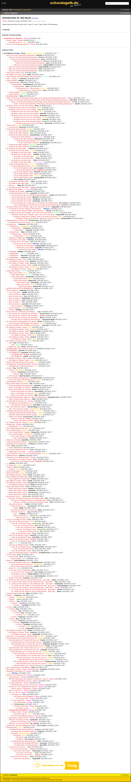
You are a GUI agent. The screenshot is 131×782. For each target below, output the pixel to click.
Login (122, 9)
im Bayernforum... (12, 224)
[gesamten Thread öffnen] (58, 53)
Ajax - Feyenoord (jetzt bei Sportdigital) (18, 667)
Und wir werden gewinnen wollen (18, 164)
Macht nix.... (12, 185)
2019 (10, 343)
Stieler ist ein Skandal (15, 416)
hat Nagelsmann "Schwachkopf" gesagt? (19, 364)
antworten (7, 30)
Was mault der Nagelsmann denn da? (18, 449)
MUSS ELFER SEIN (13, 473)
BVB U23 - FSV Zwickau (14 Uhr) (16, 675)
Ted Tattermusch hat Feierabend (23, 696)
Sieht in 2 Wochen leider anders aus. (20, 399)
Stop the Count (11, 125)
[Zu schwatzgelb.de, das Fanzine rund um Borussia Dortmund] (65, 4)
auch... (16, 514)
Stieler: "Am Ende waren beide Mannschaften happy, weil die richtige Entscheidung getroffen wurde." (36, 98)
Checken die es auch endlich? (18, 240)
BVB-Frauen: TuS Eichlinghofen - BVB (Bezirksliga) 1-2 (23, 636)
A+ (5, 3)
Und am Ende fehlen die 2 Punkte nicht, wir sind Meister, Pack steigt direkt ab (34, 203)
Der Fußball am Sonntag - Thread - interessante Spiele (23, 669)
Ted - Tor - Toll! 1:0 (14, 692)
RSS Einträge (7, 779)
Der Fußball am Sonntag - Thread (14, 53)
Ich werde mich (11, 465)
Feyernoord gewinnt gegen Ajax (16, 593)
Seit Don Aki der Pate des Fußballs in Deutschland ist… (25, 209)
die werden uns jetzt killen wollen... (17, 148)
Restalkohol (14, 733)
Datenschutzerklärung (48, 779)
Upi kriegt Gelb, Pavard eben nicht (17, 401)
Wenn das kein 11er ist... (14, 496)
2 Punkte (11, 310)
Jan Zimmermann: (14, 677)
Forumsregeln (58, 779)
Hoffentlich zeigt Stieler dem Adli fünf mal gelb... (21, 411)
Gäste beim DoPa (12, 727)
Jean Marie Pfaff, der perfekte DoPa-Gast (21, 729)
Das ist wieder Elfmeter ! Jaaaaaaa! (19, 432)
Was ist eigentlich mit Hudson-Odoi (17, 477)
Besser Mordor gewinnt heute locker (19, 562)
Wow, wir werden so (12, 290)
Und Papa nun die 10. (15, 42)
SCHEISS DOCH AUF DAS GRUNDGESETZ (20, 288)
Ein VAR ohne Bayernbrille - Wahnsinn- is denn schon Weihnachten (26, 397)
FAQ (10, 10)
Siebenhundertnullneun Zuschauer (21, 681)
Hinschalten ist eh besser (19, 574)
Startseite (5, 10)
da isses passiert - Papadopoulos (21, 688)
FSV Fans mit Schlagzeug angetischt (18, 44)
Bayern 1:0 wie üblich (15, 578)
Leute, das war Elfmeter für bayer (16, 519)
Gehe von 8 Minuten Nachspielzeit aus (18, 378)
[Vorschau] (35, 40)
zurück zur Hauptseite (10, 13)
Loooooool (10, 467)
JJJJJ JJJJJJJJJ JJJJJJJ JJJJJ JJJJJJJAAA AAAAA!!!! (24, 453)
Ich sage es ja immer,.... (23, 708)
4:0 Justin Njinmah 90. (15, 683)
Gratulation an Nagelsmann (17, 238)
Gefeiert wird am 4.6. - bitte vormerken (27, 88)
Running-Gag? (11, 424)
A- (2, 3)
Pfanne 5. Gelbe (11, 40)
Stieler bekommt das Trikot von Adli (17, 220)
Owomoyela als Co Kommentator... (17, 444)
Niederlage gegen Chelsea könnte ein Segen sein (21, 348)
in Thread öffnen (126, 13)
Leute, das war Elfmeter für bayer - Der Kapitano (23, 552)
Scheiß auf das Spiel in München (16, 129)
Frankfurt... (10, 595)
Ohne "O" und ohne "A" (16, 690)
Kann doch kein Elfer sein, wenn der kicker (24, 510)
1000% (11, 543)
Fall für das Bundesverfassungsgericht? (21, 385)
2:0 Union (12, 609)
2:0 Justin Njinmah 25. (18, 700)
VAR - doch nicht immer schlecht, (17, 407)
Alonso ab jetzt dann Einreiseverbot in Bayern (20, 362)
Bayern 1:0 (10, 560)
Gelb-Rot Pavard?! (12, 455)
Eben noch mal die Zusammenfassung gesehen (21, 55)
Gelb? (8, 445)
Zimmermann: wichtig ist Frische (18, 718)
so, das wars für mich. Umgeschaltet (20, 570)
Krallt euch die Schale (13, 72)
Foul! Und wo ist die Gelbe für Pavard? (18, 457)
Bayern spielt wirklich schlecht (16, 486)
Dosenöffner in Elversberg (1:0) (16, 671)
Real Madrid (12, 251)
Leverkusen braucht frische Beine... (17, 442)
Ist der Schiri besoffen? (13, 471)
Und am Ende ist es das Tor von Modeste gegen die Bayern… (29, 195)
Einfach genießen (12, 80)
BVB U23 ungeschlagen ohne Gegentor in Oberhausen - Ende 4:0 (28, 679)
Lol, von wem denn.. (15, 292)
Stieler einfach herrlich (13, 271)
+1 (12, 179)
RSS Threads (15, 779)
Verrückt (9, 368)
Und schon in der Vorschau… (17, 747)
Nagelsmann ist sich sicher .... (18, 451)
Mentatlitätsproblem (12, 96)
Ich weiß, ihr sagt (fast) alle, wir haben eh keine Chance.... (24, 325)
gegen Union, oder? (14, 346)
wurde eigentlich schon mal (15, 381)
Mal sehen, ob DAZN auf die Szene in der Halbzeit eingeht (26, 498)
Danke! (16, 508)
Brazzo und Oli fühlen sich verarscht (17, 383)
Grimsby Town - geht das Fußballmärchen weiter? (21, 725)
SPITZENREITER (12, 350)
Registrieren (127, 9)
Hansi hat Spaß (13, 556)
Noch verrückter (13, 376)
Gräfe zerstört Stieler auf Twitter (23, 420)
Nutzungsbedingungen (36, 779)
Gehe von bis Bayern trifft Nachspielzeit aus (22, 379)
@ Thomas (43, 21)
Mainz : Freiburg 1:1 (12, 78)
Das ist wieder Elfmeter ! (14, 430)
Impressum (27, 779)
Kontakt (22, 779)
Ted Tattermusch (16, 694)
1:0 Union (9, 607)
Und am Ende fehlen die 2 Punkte (19, 193)
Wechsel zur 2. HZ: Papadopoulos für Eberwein (23, 686)
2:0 (12, 704)
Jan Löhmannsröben (20, 702)
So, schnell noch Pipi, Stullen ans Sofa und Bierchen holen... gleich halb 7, (29, 580)
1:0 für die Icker (11, 554)
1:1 (7, 463)
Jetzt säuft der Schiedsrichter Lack (17, 428)
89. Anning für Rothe (22, 698)
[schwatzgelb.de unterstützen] (56, 769)
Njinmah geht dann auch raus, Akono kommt (24, 684)
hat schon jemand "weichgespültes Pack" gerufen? (22, 321)
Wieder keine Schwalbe (13, 440)
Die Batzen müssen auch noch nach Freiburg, (20, 105)
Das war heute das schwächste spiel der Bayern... (21, 311)
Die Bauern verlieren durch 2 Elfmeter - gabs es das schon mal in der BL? (28, 207)
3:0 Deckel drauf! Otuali (21, 706)
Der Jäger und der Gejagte (14, 189)
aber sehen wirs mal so (16, 296)
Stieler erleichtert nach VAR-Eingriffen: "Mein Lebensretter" (24, 76)
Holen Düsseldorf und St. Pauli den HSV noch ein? (22, 638)
